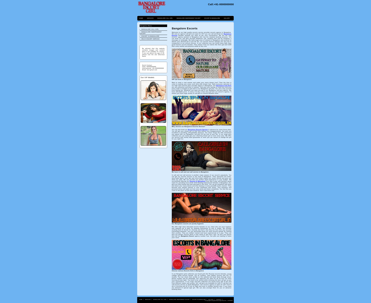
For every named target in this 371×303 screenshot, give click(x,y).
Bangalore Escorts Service (198, 129)
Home (141, 18)
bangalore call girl (165, 18)
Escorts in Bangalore (197, 181)
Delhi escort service (150, 39)
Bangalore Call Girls (223, 85)
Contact (218, 299)
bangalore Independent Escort (188, 18)
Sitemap (230, 300)
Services (150, 18)
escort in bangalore (212, 18)
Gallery (227, 18)
